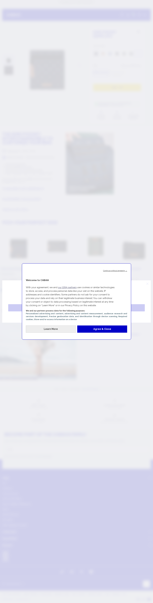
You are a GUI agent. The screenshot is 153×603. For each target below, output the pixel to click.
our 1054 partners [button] (67, 287)
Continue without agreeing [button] (115, 271)
